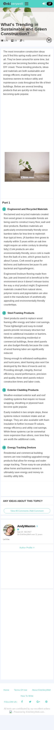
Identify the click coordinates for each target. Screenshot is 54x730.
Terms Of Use (20, 690)
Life (6, 40)
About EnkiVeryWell (41, 690)
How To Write (27, 696)
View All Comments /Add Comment (27, 511)
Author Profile (26, 547)
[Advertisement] (27, 124)
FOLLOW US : (11, 702)
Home (6, 690)
